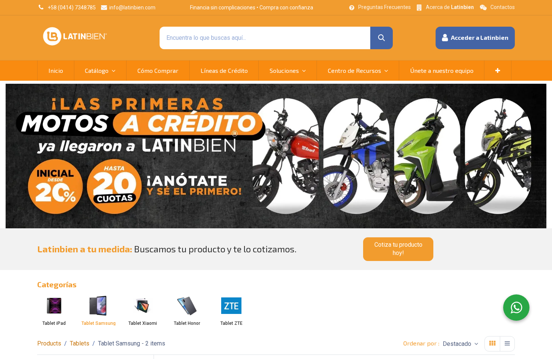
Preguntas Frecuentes (384, 7)
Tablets (79, 343)
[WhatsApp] (516, 307)
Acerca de (450, 7)
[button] (475, 38)
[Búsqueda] (381, 38)
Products (49, 343)
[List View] (507, 343)
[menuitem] (56, 70)
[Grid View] (492, 343)
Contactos (502, 7)
